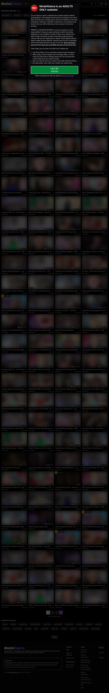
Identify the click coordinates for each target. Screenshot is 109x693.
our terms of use (67, 76)
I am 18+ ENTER (54, 70)
